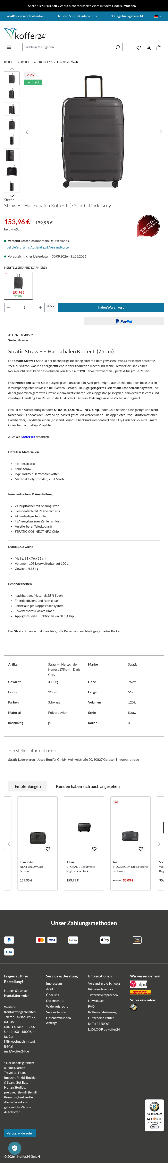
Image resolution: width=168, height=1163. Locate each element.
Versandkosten (56, 1012)
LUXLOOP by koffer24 (104, 1029)
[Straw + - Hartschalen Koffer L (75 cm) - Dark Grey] (94, 132)
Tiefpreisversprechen (103, 995)
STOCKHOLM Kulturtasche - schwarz (130, 869)
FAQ (91, 1006)
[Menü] (9, 46)
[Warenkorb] (159, 47)
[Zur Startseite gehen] (25, 33)
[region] (84, 133)
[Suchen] (118, 47)
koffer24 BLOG (98, 1023)
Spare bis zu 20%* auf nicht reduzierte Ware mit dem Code (82, 6)
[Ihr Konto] (149, 47)
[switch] (154, 1126)
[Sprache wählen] (158, 16)
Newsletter (96, 1000)
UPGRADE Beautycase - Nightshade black (81, 869)
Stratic (9, 199)
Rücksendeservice (100, 989)
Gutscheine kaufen (101, 1018)
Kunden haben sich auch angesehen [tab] (88, 786)
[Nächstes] (161, 131)
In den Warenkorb (111, 307)
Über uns (52, 995)
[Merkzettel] (139, 47)
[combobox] (67, 47)
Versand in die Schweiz (104, 983)
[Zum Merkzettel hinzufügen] (48, 849)
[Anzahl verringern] (8, 307)
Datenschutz (55, 1000)
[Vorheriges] (27, 131)
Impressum (54, 983)
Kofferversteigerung (102, 1012)
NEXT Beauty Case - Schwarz (32, 869)
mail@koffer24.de (16, 1051)
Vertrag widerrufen (20, 1133)
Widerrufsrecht (57, 1006)
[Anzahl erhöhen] (40, 307)
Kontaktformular (16, 995)
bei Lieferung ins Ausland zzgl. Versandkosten (38, 247)
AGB (49, 989)
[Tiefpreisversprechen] (6, 214)
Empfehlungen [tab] (28, 786)
